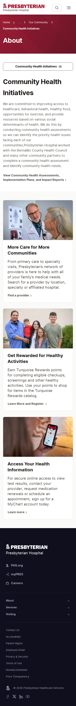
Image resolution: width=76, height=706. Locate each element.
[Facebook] (8, 697)
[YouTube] (28, 697)
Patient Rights (14, 643)
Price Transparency (17, 676)
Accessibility (13, 637)
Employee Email (15, 650)
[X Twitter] (14, 697)
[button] (38, 601)
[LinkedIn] (21, 697)
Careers (17, 583)
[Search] (57, 7)
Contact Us (12, 630)
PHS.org (17, 565)
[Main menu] (69, 7)
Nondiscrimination (16, 670)
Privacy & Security (17, 656)
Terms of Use (14, 663)
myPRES (17, 574)
